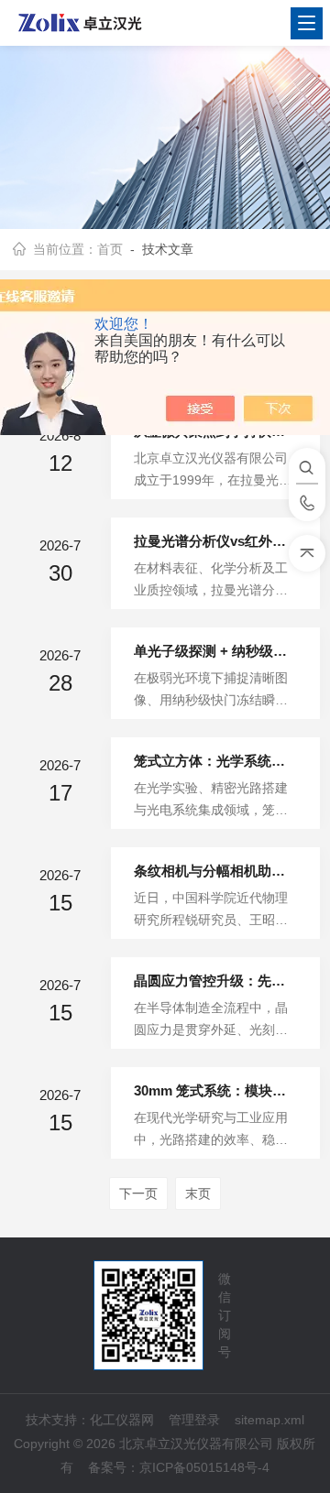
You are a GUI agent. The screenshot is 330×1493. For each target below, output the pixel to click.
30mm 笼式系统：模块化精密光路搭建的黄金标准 (215, 1090)
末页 (198, 1193)
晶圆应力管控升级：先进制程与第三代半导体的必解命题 (215, 980)
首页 (110, 249)
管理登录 (194, 1419)
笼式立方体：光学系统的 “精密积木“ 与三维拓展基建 (215, 760)
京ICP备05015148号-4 (204, 1467)
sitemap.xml (269, 1419)
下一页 (138, 1193)
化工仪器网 (122, 1419)
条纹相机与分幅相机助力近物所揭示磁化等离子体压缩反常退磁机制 (215, 870)
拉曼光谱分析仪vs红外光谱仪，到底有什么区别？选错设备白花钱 (215, 541)
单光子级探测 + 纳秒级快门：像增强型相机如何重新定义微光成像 (215, 651)
